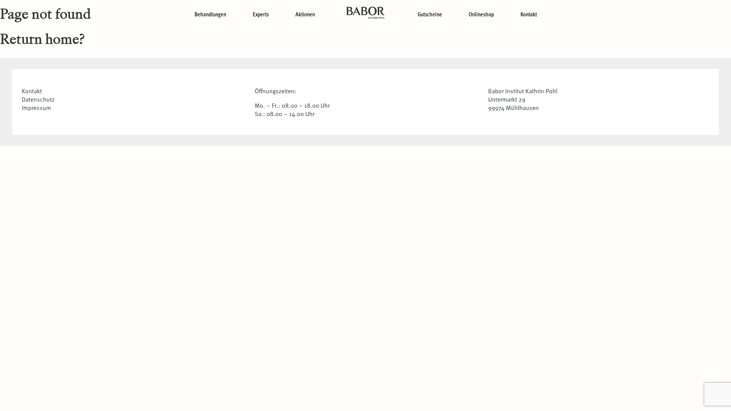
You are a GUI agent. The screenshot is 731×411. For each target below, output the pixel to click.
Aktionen (305, 14)
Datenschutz (38, 99)
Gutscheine (430, 14)
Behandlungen (210, 14)
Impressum (36, 107)
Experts (261, 14)
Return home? (42, 40)
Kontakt (528, 14)
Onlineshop (481, 14)
